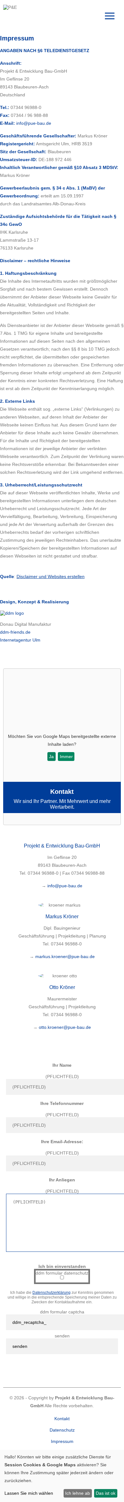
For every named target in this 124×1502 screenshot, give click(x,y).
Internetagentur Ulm (20, 639)
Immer (66, 756)
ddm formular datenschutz (62, 1273)
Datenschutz (62, 1430)
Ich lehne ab (77, 1493)
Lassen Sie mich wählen (28, 1493)
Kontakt (62, 1418)
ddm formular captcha (62, 1311)
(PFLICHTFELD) (62, 1076)
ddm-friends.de (15, 632)
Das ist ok (105, 1493)
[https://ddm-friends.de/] (12, 613)
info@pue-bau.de (64, 885)
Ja (51, 756)
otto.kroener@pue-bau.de (65, 1027)
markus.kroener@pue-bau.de (65, 956)
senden (62, 1335)
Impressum (62, 1441)
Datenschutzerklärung (51, 1292)
